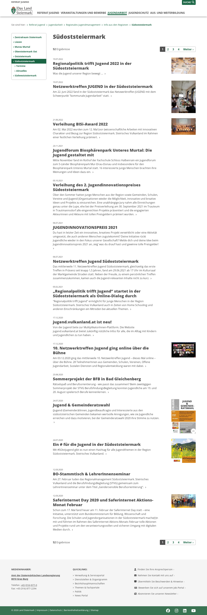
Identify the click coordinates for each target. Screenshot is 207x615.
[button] (188, 2)
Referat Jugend (48, 13)
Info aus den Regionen (116, 24)
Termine (20, 65)
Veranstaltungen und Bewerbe (83, 13)
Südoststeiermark (142, 24)
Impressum (42, 610)
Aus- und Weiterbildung (167, 13)
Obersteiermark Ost (26, 51)
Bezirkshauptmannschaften (90, 583)
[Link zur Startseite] (21, 10)
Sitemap (94, 610)
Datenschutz (56, 610)
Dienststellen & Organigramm (91, 579)
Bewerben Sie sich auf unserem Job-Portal (161, 587)
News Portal (81, 595)
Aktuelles (21, 70)
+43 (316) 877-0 (29, 585)
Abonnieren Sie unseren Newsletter (157, 593)
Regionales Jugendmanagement (83, 24)
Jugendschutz (139, 13)
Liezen (18, 41)
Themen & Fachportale (87, 587)
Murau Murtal (22, 46)
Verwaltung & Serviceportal (89, 575)
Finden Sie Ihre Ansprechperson (155, 569)
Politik (78, 591)
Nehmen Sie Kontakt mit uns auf (156, 575)
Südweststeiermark (26, 75)
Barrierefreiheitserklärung (76, 610)
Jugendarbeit (117, 13)
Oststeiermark (23, 56)
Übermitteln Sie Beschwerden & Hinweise (161, 581)
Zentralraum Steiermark (28, 37)
